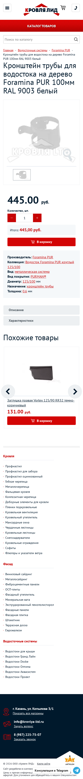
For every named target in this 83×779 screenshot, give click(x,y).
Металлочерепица (17, 487)
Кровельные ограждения (22, 543)
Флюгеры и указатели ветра (23, 553)
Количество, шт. (18, 211)
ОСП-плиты (12, 589)
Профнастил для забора (21, 471)
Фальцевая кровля (17, 492)
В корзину (44, 242)
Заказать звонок (25, 739)
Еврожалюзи (13, 630)
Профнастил (13, 466)
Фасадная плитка (16, 615)
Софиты (10, 548)
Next (75, 391)
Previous (8, 391)
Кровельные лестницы (20, 533)
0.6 (25, 291)
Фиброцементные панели (22, 584)
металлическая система (32, 271)
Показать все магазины (28, 713)
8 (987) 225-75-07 (27, 734)
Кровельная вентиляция (21, 512)
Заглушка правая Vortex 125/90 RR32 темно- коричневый (40, 402)
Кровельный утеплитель (21, 517)
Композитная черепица (20, 497)
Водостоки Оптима (17, 667)
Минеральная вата (17, 600)
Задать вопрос (23, 726)
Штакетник (12, 620)
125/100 (29, 281)
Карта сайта (43, 763)
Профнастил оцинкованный (24, 476)
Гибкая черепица (16, 481)
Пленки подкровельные (21, 507)
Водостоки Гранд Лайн (20, 656)
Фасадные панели (17, 610)
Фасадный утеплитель (19, 594)
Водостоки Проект (17, 677)
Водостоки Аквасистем (20, 672)
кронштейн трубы (40, 286)
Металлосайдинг (16, 579)
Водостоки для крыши (20, 651)
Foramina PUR (43, 257)
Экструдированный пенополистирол (29, 605)
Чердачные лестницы (19, 527)
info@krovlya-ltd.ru (29, 721)
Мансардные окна (17, 522)
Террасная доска (16, 625)
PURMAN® (38, 276)
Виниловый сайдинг (18, 574)
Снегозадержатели (17, 538)
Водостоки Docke (16, 661)
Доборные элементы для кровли (27, 502)
